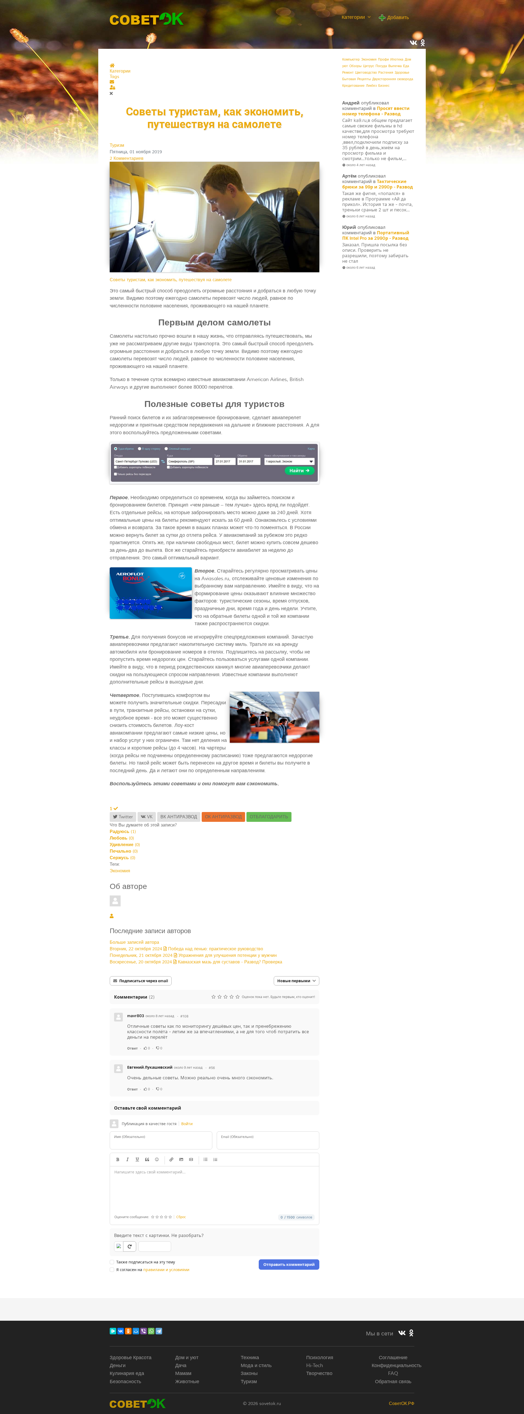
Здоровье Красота (130, 1357)
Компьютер (351, 60)
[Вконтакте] (402, 1333)
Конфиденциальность (396, 1365)
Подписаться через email (143, 980)
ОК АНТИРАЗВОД (223, 817)
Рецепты (364, 79)
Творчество (319, 1373)
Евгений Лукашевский (149, 1067)
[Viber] (143, 1331)
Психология (319, 1357)
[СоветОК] (147, 18)
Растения (385, 73)
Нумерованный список (215, 1159)
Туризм (117, 145)
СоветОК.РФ (401, 1403)
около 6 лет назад (360, 216)
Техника (250, 1357)
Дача (180, 1365)
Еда (406, 66)
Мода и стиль (256, 1365)
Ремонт (348, 73)
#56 (212, 1068)
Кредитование (353, 86)
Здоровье (402, 73)
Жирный (117, 1159)
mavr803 (135, 1015)
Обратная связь (393, 1381)
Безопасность (125, 1381)
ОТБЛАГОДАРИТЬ (269, 817)
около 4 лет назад (360, 165)
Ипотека (396, 60)
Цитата (147, 1159)
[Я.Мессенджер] (113, 1331)
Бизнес (383, 86)
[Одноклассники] (128, 1331)
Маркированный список (205, 1159)
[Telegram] (159, 1331)
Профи (383, 60)
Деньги (118, 1365)
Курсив (127, 1159)
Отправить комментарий (289, 1264)
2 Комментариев (127, 158)
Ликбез (371, 86)
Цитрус (368, 66)
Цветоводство (366, 73)
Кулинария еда (127, 1373)
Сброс (181, 1217)
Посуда (381, 66)
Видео (191, 1159)
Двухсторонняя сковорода (392, 79)
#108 (184, 1016)
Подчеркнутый (137, 1159)
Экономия (120, 871)
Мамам (183, 1373)
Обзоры (355, 66)
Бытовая (349, 79)
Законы (249, 1373)
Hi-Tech (314, 1365)
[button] (214, 82)
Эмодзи (157, 1159)
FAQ (393, 1373)
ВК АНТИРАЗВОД (178, 817)
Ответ (132, 1048)
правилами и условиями (166, 1269)
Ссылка (171, 1159)
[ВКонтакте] (120, 1331)
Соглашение (393, 1357)
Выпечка (395, 66)
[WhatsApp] (151, 1331)
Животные (187, 1381)
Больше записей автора (134, 942)
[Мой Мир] (136, 1331)
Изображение (181, 1159)
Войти (187, 1123)
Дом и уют (186, 1357)
